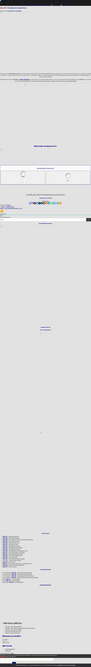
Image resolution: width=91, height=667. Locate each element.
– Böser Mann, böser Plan (11, 543)
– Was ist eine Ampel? (10, 557)
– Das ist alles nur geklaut (11, 541)
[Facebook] (30, 203)
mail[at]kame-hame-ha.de (62, 665)
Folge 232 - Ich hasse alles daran (12, 633)
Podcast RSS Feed (14, 623)
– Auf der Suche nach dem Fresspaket (14, 558)
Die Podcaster (40, 5)
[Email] (58, 203)
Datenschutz (8, 651)
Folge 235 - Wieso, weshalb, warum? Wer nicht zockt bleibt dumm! (20, 628)
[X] (35, 203)
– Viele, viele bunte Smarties (12, 549)
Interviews (45, 5)
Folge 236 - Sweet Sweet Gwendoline (13, 626)
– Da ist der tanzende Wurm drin (12, 555)
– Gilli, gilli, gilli (9, 562)
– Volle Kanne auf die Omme (11, 546)
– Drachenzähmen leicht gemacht (13, 547)
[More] (60, 203)
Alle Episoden (29, 5)
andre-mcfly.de (72, 665)
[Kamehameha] (3, 1)
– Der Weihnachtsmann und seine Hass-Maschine (25, 577)
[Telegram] (56, 203)
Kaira (13, 653)
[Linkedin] (49, 203)
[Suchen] (88, 219)
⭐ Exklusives (63, 5)
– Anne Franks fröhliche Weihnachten (13, 565)
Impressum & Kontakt (10, 649)
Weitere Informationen (11, 656)
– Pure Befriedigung (13, 579)
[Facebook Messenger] (53, 203)
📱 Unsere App (57, 5)
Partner (67, 5)
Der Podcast (34, 5)
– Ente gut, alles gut (10, 566)
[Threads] (39, 203)
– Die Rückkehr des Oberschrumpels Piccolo (15, 551)
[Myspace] (44, 203)
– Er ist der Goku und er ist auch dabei (14, 552)
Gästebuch (49, 5)
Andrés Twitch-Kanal (24, 79)
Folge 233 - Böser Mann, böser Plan (13, 631)
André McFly (18, 11)
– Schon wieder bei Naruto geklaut (13, 554)
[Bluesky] (37, 203)
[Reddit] (46, 203)
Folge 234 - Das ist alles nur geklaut (13, 630)
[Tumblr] (42, 203)
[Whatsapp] (51, 203)
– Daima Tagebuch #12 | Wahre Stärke (23, 576)
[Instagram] (32, 203)
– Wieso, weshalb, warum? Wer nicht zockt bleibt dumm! (18, 539)
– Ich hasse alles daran (10, 544)
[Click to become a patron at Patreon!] (45, 198)
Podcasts (9, 205)
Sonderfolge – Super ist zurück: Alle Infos (12, 560)
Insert (14, 662)
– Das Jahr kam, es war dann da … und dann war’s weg (17, 563)
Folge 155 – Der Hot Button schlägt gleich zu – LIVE (11, 208)
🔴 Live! (52, 5)
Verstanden (2, 656)
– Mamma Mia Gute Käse (11, 536)
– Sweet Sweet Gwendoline (11, 538)
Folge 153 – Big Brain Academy (7, 207)
